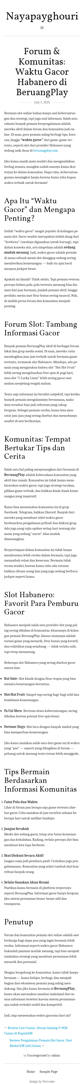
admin (55, 1055)
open (42, 27)
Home (31, 1071)
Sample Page (49, 1071)
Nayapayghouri (42, 16)
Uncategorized (37, 1055)
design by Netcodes (42, 1081)
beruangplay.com (45, 150)
